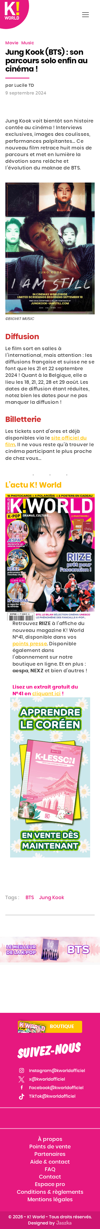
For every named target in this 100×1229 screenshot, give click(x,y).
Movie (12, 43)
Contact (50, 1177)
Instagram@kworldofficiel (57, 1071)
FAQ (50, 1169)
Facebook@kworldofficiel (56, 1088)
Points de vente (50, 1147)
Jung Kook (51, 897)
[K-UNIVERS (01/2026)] (50, 950)
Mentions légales (50, 1199)
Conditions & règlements (50, 1192)
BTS (30, 897)
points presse (30, 644)
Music (27, 43)
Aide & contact (50, 1162)
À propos (50, 1139)
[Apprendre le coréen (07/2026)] (50, 777)
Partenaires (50, 1154)
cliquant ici (46, 693)
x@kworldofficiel (47, 1079)
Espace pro (50, 1184)
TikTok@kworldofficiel (52, 1096)
